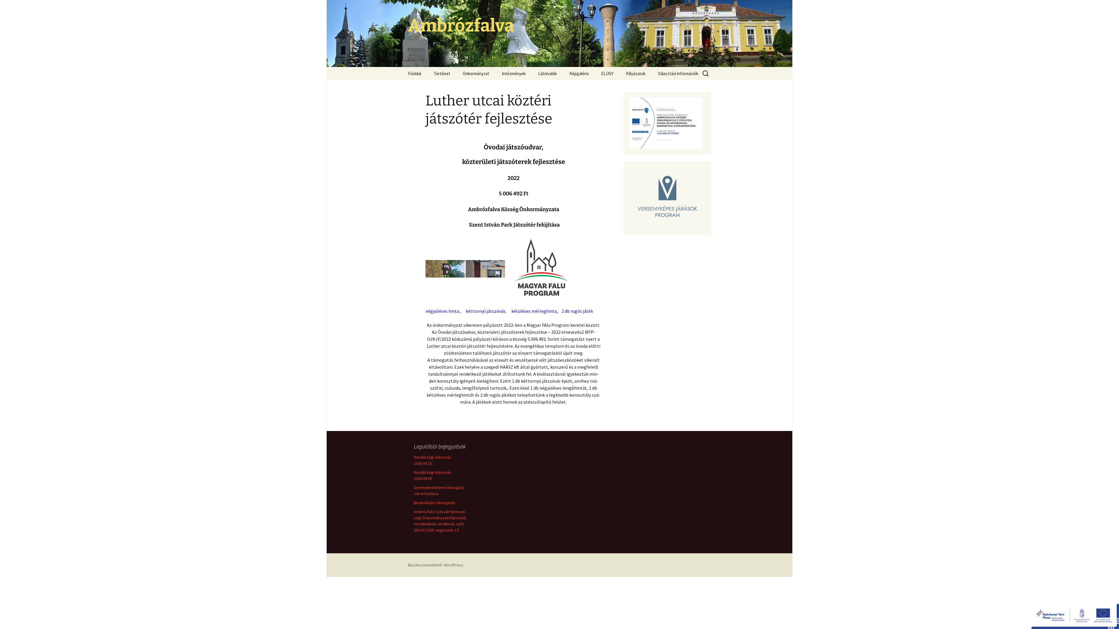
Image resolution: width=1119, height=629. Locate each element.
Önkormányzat (476, 73)
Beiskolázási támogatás (434, 502)
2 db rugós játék (577, 311)
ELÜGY (607, 73)
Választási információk (678, 73)
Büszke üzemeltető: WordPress (435, 565)
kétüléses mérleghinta (534, 311)
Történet (442, 73)
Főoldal (414, 73)
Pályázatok (635, 73)
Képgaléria (579, 73)
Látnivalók (547, 73)
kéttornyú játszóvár (485, 311)
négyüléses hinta (442, 311)
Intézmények (514, 73)
